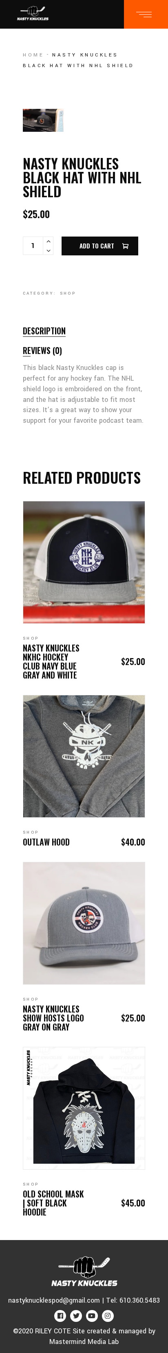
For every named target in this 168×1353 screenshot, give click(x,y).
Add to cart (97, 245)
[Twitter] (76, 1316)
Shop (68, 293)
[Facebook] (60, 1316)
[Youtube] (92, 1316)
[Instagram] (108, 1316)
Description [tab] (44, 330)
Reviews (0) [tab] (42, 350)
